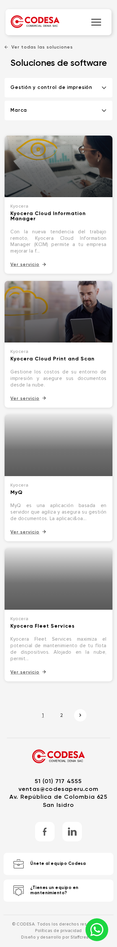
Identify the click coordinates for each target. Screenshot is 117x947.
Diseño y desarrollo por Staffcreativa (58, 937)
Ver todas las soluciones (42, 47)
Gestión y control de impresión (51, 87)
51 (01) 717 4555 (58, 781)
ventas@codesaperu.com (58, 789)
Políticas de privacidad (58, 931)
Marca (18, 110)
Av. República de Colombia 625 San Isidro (58, 800)
